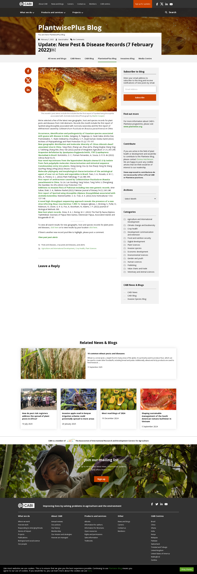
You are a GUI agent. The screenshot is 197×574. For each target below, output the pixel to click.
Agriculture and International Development (58, 248)
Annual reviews (57, 521)
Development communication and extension (140, 233)
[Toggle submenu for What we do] (33, 12)
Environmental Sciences (138, 255)
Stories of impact (24, 531)
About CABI (43, 4)
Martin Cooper (98, 116)
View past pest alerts (47, 237)
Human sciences (135, 262)
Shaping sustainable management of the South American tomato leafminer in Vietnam (156, 417)
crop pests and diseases (66, 245)
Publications (22, 537)
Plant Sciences (91, 248)
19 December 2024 (110, 418)
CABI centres (105, 4)
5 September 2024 (150, 426)
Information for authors (94, 525)
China (153, 525)
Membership (56, 531)
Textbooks (89, 541)
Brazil (153, 521)
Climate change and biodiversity (141, 225)
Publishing (132, 265)
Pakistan (154, 541)
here (90, 570)
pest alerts (81, 245)
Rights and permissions (93, 534)
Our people (22, 544)
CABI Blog (132, 295)
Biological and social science (29, 541)
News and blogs (57, 4)
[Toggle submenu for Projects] (82, 12)
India (153, 531)
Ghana (153, 528)
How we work (23, 525)
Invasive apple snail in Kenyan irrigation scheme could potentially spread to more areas (78, 416)
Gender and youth (135, 258)
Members (92, 4)
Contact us (81, 4)
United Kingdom (157, 550)
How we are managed (59, 537)
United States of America (160, 553)
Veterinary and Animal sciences (141, 272)
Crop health (80, 248)
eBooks (87, 521)
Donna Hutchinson (145, 159)
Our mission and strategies (61, 534)
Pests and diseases (49, 245)
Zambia (154, 560)
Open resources (91, 531)
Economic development (138, 251)
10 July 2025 (27, 424)
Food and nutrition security (139, 238)
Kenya (153, 534)
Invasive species (135, 248)
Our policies (56, 525)
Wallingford (155, 557)
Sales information (91, 537)
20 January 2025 (69, 424)
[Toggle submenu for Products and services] (64, 12)
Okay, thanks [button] (186, 569)
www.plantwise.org (133, 126)
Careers (70, 4)
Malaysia (154, 537)
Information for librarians (94, 528)
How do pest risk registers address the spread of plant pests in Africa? (35, 416)
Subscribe (139, 97)
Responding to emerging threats (30, 528)
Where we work (24, 521)
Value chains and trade (137, 268)
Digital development (136, 241)
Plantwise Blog (115, 568)
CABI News (132, 292)
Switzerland (155, 544)
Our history (55, 528)
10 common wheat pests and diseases (106, 353)
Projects (21, 534)
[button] (157, 4)
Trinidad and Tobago (159, 547)
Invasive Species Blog (137, 299)
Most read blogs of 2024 (113, 413)
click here (55, 227)
